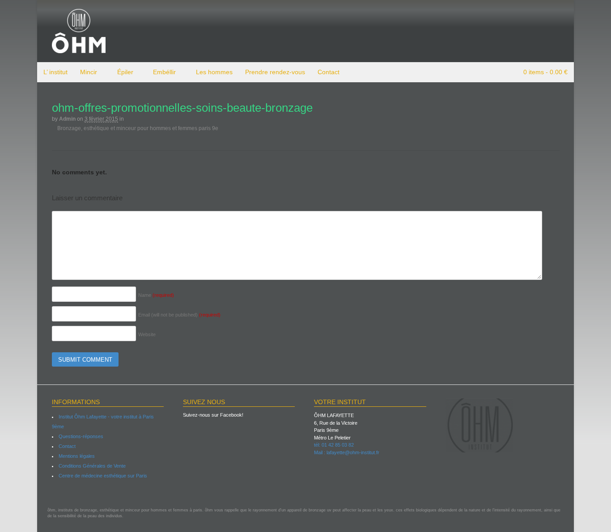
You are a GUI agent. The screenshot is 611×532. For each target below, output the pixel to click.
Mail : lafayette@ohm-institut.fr (346, 452)
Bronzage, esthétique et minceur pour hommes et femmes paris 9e (137, 128)
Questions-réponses (81, 436)
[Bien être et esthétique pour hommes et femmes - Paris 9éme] (79, 49)
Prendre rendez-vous (275, 72)
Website (147, 334)
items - (545, 72)
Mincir (88, 72)
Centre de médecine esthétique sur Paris (103, 475)
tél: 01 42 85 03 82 (334, 445)
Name (156, 295)
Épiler (125, 72)
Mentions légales (77, 456)
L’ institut (55, 72)
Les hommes (214, 72)
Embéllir (164, 72)
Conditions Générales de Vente (92, 466)
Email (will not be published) (179, 314)
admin (67, 119)
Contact (328, 72)
